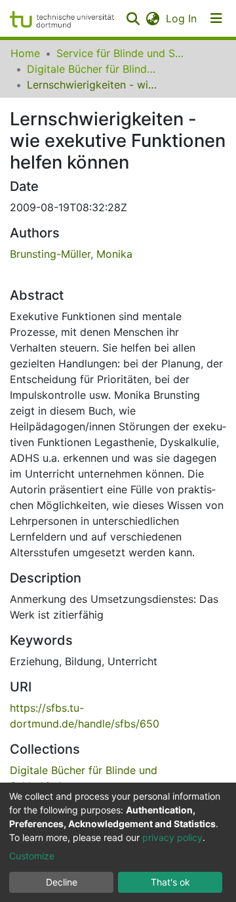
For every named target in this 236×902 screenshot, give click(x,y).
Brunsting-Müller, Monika (71, 253)
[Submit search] (133, 18)
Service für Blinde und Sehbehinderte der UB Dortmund (121, 53)
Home (25, 53)
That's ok (170, 882)
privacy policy (172, 837)
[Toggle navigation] (216, 18)
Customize (31, 855)
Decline (61, 882)
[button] (152, 18)
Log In (182, 18)
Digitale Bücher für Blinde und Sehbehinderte (92, 68)
